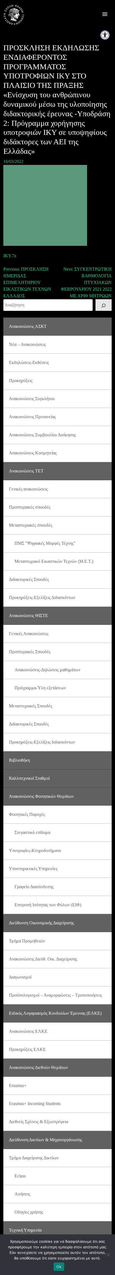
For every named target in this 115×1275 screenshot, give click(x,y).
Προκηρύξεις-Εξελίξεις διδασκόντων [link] (42, 742)
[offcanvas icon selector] (105, 14)
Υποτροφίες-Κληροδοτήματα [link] (35, 850)
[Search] (103, 305)
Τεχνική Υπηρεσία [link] (25, 1230)
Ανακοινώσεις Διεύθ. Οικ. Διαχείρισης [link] (43, 959)
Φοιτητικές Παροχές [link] (27, 814)
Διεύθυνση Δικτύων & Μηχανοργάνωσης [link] (45, 1139)
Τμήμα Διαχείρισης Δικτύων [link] (34, 1157)
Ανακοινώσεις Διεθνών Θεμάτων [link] (38, 1067)
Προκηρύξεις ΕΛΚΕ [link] (27, 1049)
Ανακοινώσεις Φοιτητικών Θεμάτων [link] (41, 796)
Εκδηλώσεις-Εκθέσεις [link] (29, 362)
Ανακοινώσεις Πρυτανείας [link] (32, 416)
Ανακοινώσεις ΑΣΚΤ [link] (28, 326)
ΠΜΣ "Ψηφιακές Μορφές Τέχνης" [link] (45, 543)
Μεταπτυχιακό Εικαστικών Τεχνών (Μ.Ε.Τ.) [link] (54, 561)
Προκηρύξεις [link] (20, 380)
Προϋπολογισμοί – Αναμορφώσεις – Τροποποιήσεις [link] (55, 995)
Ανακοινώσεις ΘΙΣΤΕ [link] (28, 615)
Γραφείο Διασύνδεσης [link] (34, 886)
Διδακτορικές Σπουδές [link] (29, 579)
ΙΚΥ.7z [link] (9, 255)
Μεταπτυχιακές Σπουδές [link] (30, 706)
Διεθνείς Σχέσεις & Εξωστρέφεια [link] (38, 1121)
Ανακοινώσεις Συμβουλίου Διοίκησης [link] (42, 434)
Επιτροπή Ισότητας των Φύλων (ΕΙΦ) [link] (48, 904)
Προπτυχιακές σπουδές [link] (29, 507)
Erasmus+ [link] (18, 1085)
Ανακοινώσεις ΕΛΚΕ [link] (28, 1031)
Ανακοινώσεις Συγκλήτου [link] (32, 398)
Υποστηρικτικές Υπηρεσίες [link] (33, 868)
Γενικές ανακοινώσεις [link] (28, 489)
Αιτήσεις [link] (22, 1194)
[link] (105, 35)
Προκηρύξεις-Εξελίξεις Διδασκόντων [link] (42, 597)
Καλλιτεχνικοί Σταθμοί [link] (29, 778)
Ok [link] (58, 1266)
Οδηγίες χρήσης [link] (29, 1212)
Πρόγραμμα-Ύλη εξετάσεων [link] (40, 687)
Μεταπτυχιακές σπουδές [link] (30, 525)
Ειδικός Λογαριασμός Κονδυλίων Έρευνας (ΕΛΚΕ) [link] (55, 1013)
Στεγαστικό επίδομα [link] (32, 832)
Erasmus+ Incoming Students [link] (35, 1103)
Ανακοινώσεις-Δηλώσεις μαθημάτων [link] (47, 669)
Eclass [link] (20, 1176)
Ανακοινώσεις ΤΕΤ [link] (26, 471)
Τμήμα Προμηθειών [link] (27, 941)
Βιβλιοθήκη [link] (19, 760)
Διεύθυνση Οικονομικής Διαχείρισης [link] (41, 922)
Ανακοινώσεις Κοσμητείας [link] (33, 452)
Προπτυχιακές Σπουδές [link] (29, 651)
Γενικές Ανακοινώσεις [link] (28, 633)
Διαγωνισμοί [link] (20, 977)
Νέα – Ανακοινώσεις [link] (27, 344)
